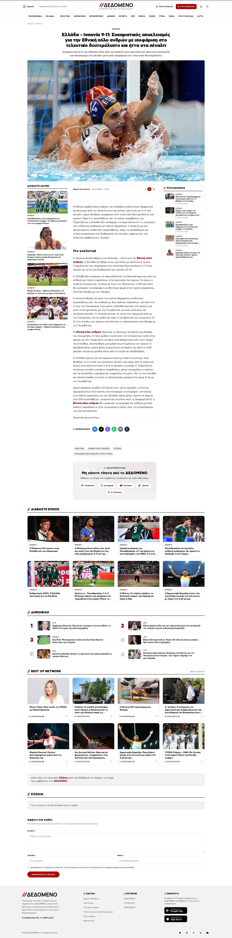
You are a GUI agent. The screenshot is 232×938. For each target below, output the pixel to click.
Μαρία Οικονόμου (81, 189)
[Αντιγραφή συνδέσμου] (127, 429)
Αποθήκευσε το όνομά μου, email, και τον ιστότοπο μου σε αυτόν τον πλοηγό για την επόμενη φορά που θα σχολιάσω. (82, 867)
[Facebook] (94, 429)
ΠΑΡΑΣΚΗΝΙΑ (35, 16)
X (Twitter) (116, 492)
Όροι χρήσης (89, 916)
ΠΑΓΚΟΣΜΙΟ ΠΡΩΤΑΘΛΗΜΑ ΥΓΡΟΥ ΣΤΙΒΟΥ (94, 454)
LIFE (133, 16)
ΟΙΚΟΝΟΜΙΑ (80, 16)
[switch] (201, 6)
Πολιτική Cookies (91, 908)
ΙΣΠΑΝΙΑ (117, 449)
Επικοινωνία (89, 921)
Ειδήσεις (63, 778)
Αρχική (30, 24)
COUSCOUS (129, 903)
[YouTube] (207, 933)
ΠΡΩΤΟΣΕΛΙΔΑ (185, 16)
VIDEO (152, 16)
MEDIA (142, 16)
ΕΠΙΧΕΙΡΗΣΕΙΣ (96, 16)
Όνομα (31, 855)
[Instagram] (186, 933)
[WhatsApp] (114, 429)
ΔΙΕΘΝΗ (111, 16)
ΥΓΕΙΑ (162, 16)
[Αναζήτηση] (207, 6)
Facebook (89, 485)
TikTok (145, 485)
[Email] (120, 429)
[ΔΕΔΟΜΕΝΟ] (39, 895)
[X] (200, 933)
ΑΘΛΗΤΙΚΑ (79, 449)
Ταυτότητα (88, 903)
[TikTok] (193, 933)
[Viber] (107, 429)
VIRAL (172, 16)
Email (120, 855)
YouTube (127, 485)
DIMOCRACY (130, 908)
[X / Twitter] (101, 429)
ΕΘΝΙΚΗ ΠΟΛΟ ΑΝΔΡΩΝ (98, 449)
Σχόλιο (31, 831)
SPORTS (123, 16)
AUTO (200, 16)
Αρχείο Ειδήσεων (91, 899)
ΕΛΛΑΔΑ (50, 16)
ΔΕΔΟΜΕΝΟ (60, 781)
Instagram (108, 485)
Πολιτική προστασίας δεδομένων (98, 912)
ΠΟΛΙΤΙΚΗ (65, 16)
